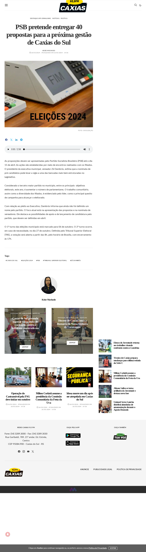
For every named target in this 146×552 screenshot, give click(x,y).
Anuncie (84, 469)
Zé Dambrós (76, 260)
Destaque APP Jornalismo (40, 18)
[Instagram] (24, 451)
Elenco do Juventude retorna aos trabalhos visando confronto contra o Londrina (126, 345)
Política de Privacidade (129, 469)
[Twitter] (33, 451)
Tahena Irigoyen (72, 332)
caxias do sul (12, 260)
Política (64, 18)
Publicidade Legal (102, 469)
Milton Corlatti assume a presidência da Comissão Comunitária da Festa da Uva (49, 398)
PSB (38, 260)
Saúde (25, 315)
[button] (140, 5)
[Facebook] (19, 451)
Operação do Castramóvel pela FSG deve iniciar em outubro (18, 396)
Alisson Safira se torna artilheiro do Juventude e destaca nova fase (125, 391)
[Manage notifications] (7, 534)
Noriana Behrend (25, 336)
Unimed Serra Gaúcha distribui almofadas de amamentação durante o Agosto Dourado (124, 406)
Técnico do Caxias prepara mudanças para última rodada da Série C (127, 360)
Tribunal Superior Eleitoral (55, 260)
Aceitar (113, 548)
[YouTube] (28, 451)
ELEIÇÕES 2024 (27, 260)
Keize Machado (48, 50)
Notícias (55, 18)
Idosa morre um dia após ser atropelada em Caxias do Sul (80, 396)
